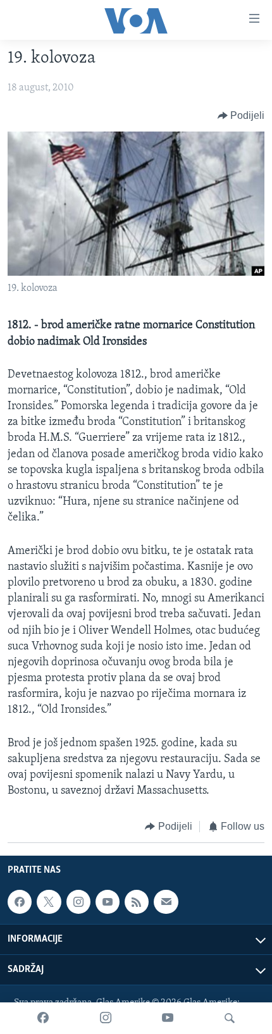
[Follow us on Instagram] (78, 902)
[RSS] (137, 902)
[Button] (241, 116)
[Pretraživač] (230, 1018)
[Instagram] (105, 1018)
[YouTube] (167, 1018)
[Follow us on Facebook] (20, 902)
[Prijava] (166, 902)
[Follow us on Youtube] (108, 902)
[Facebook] (43, 1018)
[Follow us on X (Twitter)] (49, 902)
